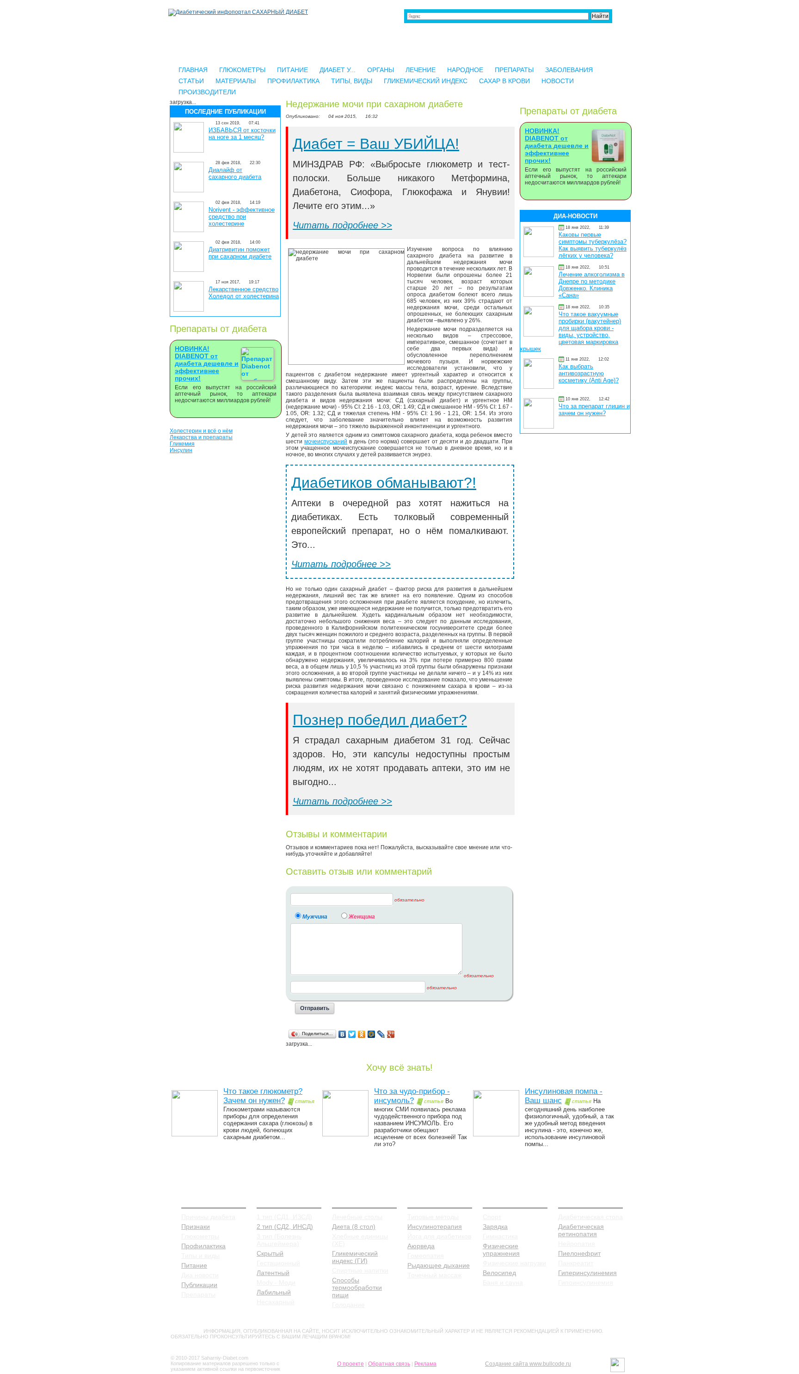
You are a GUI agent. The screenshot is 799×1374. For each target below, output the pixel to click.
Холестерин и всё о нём (201, 431)
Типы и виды (200, 1255)
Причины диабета (208, 1217)
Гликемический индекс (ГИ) (355, 1257)
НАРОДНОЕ (465, 70)
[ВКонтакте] (342, 1034)
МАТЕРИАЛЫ (235, 81)
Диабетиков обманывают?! (383, 482)
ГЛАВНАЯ (193, 70)
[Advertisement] (225, 598)
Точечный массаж (434, 1275)
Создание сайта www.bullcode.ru (528, 1364)
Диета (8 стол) (353, 1226)
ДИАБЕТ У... (338, 70)
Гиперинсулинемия (587, 1272)
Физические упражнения (501, 1249)
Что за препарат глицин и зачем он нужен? (594, 410)
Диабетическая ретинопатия (581, 1230)
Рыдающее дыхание (438, 1265)
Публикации (199, 1284)
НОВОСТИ (557, 81)
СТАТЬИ (191, 81)
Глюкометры (200, 1236)
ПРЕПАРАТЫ (514, 70)
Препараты (198, 1294)
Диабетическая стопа (590, 1217)
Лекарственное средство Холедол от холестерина (244, 293)
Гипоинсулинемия (585, 1282)
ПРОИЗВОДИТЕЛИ (207, 92)
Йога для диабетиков (439, 1236)
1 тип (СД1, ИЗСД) (284, 1217)
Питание (194, 1265)
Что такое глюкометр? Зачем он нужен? (262, 1096)
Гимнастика (500, 1236)
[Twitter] (352, 1034)
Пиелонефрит (579, 1253)
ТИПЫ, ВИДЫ (351, 81)
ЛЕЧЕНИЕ (421, 70)
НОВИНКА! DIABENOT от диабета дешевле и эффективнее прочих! (207, 363)
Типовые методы (433, 1217)
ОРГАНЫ (380, 70)
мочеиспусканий (325, 441)
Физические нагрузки (514, 1263)
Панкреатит (575, 1263)
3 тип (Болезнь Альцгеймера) (279, 1240)
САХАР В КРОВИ (504, 81)
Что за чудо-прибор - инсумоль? (412, 1096)
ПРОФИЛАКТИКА (293, 81)
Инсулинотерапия (434, 1226)
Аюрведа (421, 1246)
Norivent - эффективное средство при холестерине (242, 216)
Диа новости (200, 1275)
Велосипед (499, 1272)
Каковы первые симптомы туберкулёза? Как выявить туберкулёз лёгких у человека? (593, 245)
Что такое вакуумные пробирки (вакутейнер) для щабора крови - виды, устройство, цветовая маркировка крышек (570, 331)
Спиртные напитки (360, 1270)
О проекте (350, 1364)
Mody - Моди (276, 1282)
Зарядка (495, 1226)
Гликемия (182, 444)
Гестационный (278, 1263)
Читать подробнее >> (342, 225)
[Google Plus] (391, 1034)
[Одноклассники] (362, 1034)
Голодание (348, 1304)
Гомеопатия (425, 1255)
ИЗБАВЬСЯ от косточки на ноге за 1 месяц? (242, 134)
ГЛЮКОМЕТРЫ (242, 70)
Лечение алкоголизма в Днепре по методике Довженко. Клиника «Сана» (592, 285)
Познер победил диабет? (380, 720)
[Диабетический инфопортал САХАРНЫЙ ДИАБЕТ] (238, 12)
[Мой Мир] (371, 1034)
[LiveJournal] (381, 1034)
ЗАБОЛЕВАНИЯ (569, 70)
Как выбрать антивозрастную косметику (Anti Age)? (589, 373)
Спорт (492, 1217)
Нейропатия (576, 1243)
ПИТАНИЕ (292, 70)
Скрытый (270, 1253)
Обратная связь (389, 1364)
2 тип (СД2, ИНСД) (285, 1226)
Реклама (425, 1364)
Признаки (195, 1226)
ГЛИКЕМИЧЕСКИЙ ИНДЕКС (425, 81)
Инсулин (181, 450)
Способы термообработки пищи (357, 1287)
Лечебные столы (357, 1217)
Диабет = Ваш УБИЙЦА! (376, 143)
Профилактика (203, 1246)
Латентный (273, 1272)
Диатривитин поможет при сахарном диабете (240, 253)
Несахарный (276, 1302)
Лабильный (274, 1292)
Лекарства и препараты (201, 437)
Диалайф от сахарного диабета (235, 173)
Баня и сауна (503, 1282)
